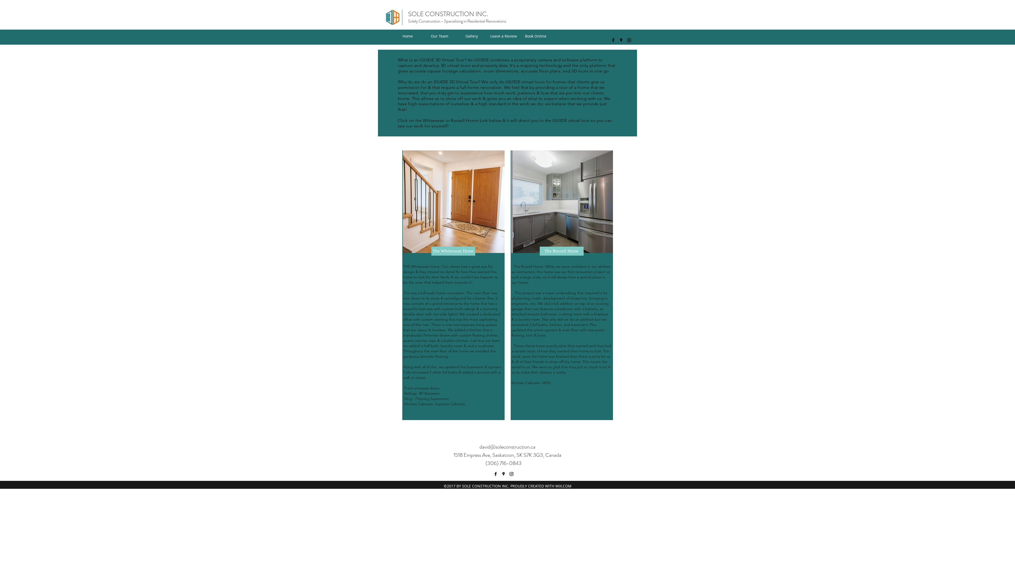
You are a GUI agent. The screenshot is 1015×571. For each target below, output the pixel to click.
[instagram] (629, 40)
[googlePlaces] (621, 40)
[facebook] (613, 40)
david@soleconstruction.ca (507, 447)
